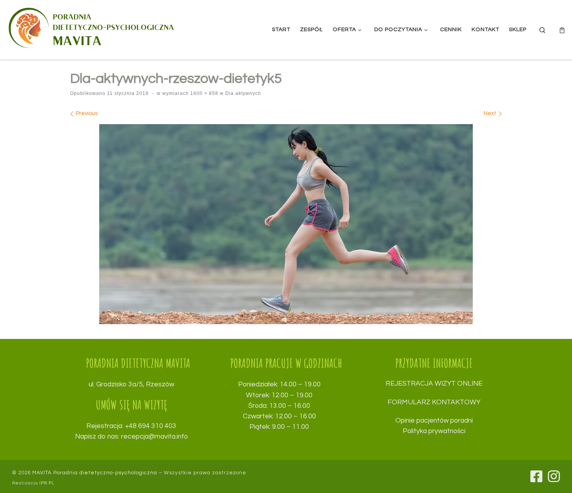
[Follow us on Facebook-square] (536, 476)
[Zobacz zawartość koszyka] (562, 30)
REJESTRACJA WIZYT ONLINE (434, 383)
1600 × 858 (203, 93)
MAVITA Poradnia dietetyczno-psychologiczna (94, 472)
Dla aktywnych (242, 93)
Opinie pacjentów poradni (434, 420)
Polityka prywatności (434, 431)
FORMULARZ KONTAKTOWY (434, 402)
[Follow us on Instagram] (554, 476)
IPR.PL (46, 483)
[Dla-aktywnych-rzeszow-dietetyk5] (286, 224)
